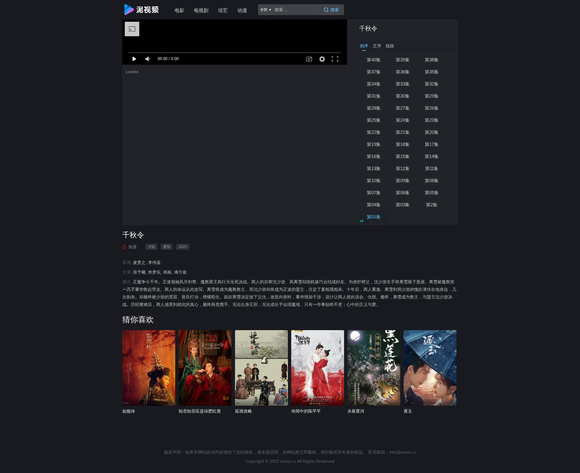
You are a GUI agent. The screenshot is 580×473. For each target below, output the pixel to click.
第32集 (432, 83)
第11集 (431, 168)
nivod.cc (288, 461)
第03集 (403, 204)
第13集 (374, 168)
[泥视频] (142, 9)
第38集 (432, 59)
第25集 (374, 120)
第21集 (403, 132)
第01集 (374, 216)
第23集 (432, 120)
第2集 (431, 204)
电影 (179, 10)
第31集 (374, 95)
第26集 (432, 108)
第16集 (374, 156)
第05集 (432, 192)
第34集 (374, 83)
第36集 (403, 71)
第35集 (432, 71)
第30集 (403, 95)
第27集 (403, 108)
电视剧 (201, 10)
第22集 (374, 132)
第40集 (374, 59)
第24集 (403, 120)
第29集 (432, 95)
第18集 (403, 144)
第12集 (403, 168)
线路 (390, 45)
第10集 (374, 180)
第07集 (374, 192)
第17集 (432, 144)
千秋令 (368, 28)
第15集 (403, 156)
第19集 (374, 144)
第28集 (374, 108)
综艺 (223, 10)
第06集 (403, 192)
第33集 (403, 83)
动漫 (242, 10)
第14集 (432, 156)
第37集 (374, 71)
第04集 (374, 204)
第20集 (432, 132)
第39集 (403, 59)
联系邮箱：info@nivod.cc (392, 452)
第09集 (403, 180)
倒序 (364, 45)
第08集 (432, 180)
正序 (377, 45)
